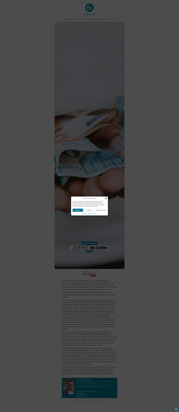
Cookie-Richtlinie (85, 213)
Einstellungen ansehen (101, 210)
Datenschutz (90, 213)
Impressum (95, 213)
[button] (105, 198)
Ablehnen (89, 210)
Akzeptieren (77, 210)
